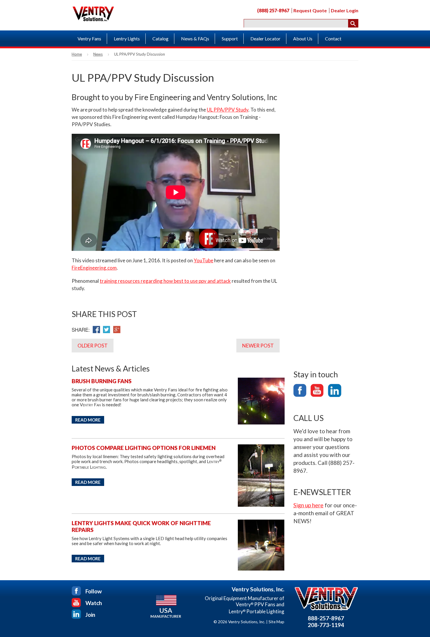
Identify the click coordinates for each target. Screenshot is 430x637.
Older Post (93, 346)
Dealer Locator (265, 38)
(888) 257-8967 (273, 10)
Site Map (276, 621)
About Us (302, 38)
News (98, 54)
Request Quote (310, 10)
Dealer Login (344, 10)
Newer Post (258, 346)
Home (77, 54)
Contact (333, 38)
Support (230, 38)
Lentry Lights (127, 38)
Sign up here (308, 505)
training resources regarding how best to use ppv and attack (165, 281)
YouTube (203, 260)
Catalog (160, 38)
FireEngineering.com (94, 268)
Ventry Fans (89, 38)
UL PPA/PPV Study (227, 110)
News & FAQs (195, 38)
